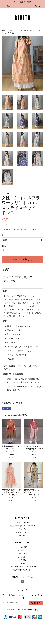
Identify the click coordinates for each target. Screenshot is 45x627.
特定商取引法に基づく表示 (22, 570)
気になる (22, 535)
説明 (6, 270)
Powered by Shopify (31, 610)
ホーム (4, 30)
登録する (36, 603)
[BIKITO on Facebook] (22, 582)
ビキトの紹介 (22, 547)
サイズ (5, 225)
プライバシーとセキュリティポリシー (22, 566)
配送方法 (22, 529)
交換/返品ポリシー (22, 532)
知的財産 (22, 563)
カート (40, 6)
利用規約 (22, 560)
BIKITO (20, 610)
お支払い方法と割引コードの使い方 (21, 279)
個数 (4, 246)
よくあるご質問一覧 (22, 523)
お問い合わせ (22, 554)
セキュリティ (22, 557)
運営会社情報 (22, 550)
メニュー (7, 6)
